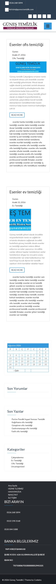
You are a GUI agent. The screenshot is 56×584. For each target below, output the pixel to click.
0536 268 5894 (16, 3)
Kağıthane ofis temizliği (22, 422)
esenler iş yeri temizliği (19, 136)
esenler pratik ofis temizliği (29, 154)
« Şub (16, 370)
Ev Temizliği (17, 205)
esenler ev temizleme (25, 286)
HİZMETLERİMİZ (15, 488)
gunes (15, 51)
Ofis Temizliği (18, 58)
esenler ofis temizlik (37, 148)
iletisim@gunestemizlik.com (21, 9)
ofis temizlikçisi (30, 165)
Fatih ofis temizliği (20, 431)
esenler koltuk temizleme (28, 139)
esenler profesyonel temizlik (22, 157)
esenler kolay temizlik (27, 294)
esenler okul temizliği (30, 303)
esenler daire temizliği (27, 125)
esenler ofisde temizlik (19, 151)
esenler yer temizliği (32, 162)
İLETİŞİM (12, 498)
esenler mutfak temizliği (20, 142)
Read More (17, 115)
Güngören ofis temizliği (22, 425)
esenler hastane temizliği (32, 133)
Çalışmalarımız (17, 457)
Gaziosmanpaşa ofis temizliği (24, 428)
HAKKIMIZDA (14, 491)
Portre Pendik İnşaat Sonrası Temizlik (28, 419)
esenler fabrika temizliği (26, 131)
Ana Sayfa (12, 485)
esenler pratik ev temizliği (20, 306)
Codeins (37, 580)
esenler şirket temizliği (35, 312)
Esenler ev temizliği (25, 192)
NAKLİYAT (13, 494)
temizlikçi (42, 165)
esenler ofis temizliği (29, 145)
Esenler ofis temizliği (26, 44)
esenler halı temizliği (18, 291)
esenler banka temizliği (23, 122)
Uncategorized (17, 466)
